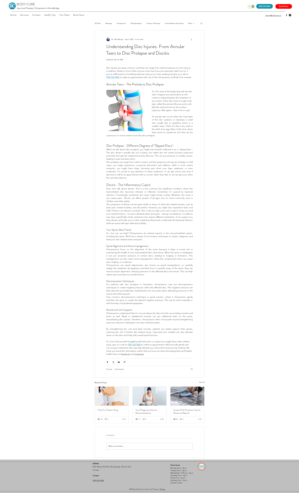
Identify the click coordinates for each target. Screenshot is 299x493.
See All (201, 382)
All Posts (98, 23)
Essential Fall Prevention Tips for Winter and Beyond (187, 411)
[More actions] (191, 39)
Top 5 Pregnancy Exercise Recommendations (146, 411)
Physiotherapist (136, 23)
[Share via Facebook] (107, 362)
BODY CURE (26, 4)
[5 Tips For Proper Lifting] (111, 396)
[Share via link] (124, 362)
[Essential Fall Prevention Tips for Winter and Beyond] (187, 396)
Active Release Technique (174, 23)
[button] (201, 23)
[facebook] (286, 15)
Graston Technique (153, 23)
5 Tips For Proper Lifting (108, 409)
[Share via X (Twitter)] (113, 362)
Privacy (162, 489)
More (190, 23)
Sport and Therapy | (25, 8)
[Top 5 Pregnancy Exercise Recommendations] (149, 396)
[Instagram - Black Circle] (290, 15)
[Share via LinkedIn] (119, 362)
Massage (108, 23)
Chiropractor (121, 23)
